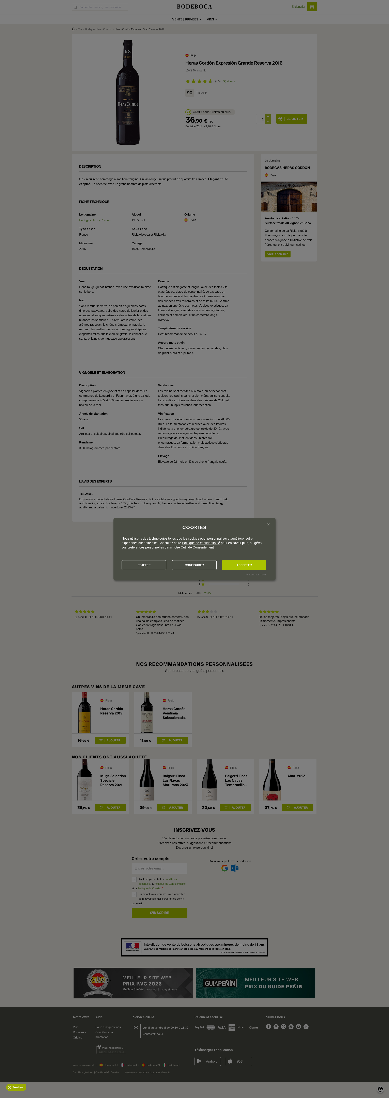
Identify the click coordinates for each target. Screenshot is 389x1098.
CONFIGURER (194, 565)
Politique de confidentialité (201, 543)
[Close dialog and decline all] (268, 524)
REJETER (144, 565)
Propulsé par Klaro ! (256, 574)
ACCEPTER (244, 565)
